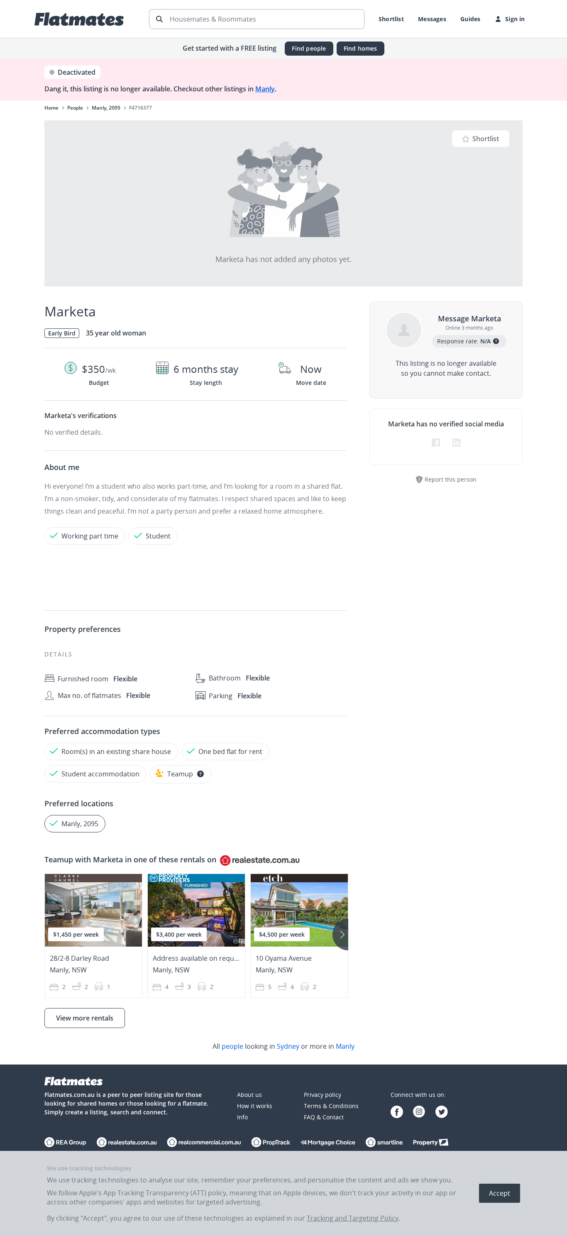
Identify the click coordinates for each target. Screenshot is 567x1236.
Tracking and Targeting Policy (352, 1218)
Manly (265, 88)
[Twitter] (441, 1113)
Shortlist (391, 19)
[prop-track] (271, 1143)
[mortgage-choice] (328, 1143)
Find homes (360, 48)
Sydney (288, 1046)
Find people (309, 48)
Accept (499, 1193)
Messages (432, 19)
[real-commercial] (204, 1143)
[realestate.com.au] (65, 1143)
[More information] (200, 774)
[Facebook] (397, 1113)
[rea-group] (126, 1143)
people (232, 1046)
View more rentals (84, 1018)
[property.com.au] (431, 1143)
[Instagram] (419, 1113)
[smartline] (384, 1143)
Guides (470, 19)
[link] (283, 1046)
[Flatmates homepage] (79, 19)
